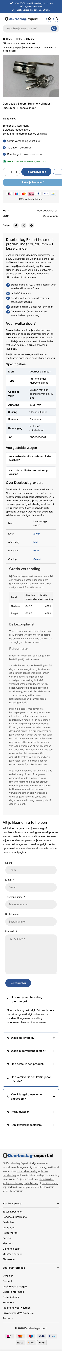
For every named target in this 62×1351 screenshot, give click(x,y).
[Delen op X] (24, 225)
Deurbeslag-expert (35, 1328)
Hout (36, 550)
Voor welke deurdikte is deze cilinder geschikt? (30, 458)
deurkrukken (47, 1179)
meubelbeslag (50, 1183)
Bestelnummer (13, 914)
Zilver (36, 533)
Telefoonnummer (15, 897)
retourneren (40, 1022)
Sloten (19, 39)
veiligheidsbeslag (13, 1183)
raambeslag (31, 1183)
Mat (35, 542)
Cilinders (30, 39)
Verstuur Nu (18, 983)
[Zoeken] (54, 28)
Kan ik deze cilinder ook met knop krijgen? (28, 472)
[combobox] (31, 28)
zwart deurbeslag (27, 1171)
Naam (8, 862)
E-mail (9, 879)
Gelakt (37, 559)
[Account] (49, 19)
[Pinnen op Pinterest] (31, 225)
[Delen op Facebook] (16, 225)
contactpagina (17, 852)
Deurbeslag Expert (16, 489)
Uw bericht (11, 931)
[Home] (28, 1155)
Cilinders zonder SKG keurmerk (19, 43)
